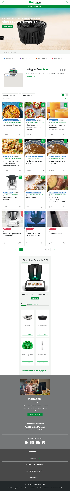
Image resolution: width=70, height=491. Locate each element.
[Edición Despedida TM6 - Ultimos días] (12, 221)
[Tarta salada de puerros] (12, 112)
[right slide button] (8, 39)
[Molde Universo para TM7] (27, 345)
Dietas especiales (31, 120)
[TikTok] (44, 443)
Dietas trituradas (53, 120)
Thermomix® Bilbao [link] (11, 52)
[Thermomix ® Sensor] (42, 345)
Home (3, 52)
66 (45, 249)
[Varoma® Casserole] (42, 317)
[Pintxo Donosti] (35, 184)
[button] (67, 2)
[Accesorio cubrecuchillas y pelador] (27, 317)
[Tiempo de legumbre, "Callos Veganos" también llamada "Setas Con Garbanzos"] (12, 148)
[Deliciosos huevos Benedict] (12, 184)
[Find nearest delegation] (3, 2)
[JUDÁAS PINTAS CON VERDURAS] (35, 148)
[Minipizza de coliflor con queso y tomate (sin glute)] (35, 112)
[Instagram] (38, 443)
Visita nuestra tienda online (34, 6)
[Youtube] (32, 443)
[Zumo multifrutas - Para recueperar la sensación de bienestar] (57, 112)
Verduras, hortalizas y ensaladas (57, 192)
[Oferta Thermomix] (57, 221)
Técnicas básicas (8, 192)
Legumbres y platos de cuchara (34, 156)
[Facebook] (26, 443)
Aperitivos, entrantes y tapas (11, 120)
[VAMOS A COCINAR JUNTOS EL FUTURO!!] (35, 221)
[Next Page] (54, 249)
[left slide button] (3, 39)
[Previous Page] (15, 249)
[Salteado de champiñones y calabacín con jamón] (57, 184)
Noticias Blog (7, 228)
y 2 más (39, 120)
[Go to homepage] (35, 2)
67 (49, 249)
